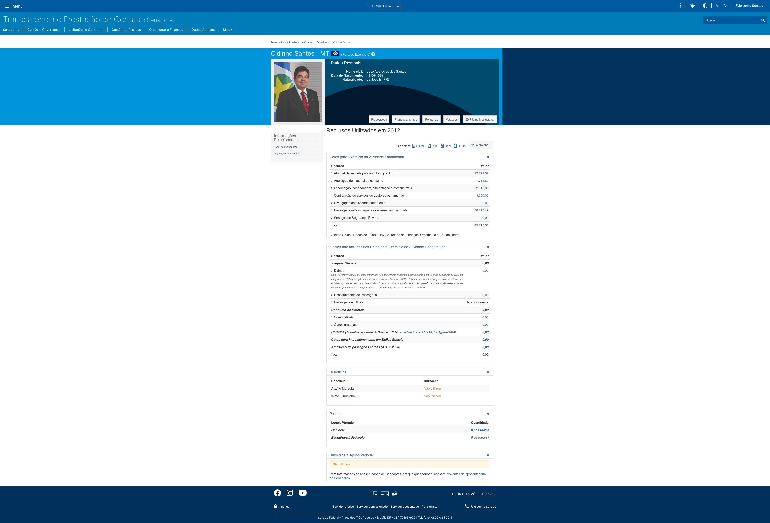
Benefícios (338, 371)
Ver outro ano (480, 145)
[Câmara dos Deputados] (376, 493)
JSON (461, 146)
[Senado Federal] (383, 6)
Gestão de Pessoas (126, 30)
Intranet (283, 506)
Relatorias (431, 119)
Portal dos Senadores (285, 146)
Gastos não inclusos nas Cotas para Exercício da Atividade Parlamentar (387, 246)
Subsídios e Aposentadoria (351, 454)
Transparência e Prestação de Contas (71, 19)
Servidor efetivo (343, 506)
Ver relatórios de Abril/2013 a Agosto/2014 (427, 332)
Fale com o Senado (749, 6)
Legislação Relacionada (287, 153)
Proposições (379, 119)
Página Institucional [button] (481, 119)
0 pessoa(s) (480, 430)
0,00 (485, 332)
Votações (452, 119)
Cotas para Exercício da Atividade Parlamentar (367, 156)
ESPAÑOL (472, 493)
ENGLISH (456, 493)
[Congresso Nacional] (384, 493)
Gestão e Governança (43, 30)
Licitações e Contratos (86, 30)
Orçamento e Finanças (166, 30)
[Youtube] (301, 493)
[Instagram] (290, 493)
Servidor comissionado (372, 506)
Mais (226, 30)
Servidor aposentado (405, 506)
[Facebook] (279, 493)
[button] (680, 5)
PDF (434, 146)
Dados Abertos (203, 30)
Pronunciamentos (406, 119)
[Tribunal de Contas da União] (393, 493)
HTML (420, 146)
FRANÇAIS (489, 493)
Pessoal (336, 413)
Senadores (161, 20)
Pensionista (429, 506)
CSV (447, 146)
